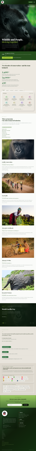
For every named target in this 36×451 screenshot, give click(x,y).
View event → (4, 316)
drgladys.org (3, 445)
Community (21, 90)
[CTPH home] (2, 2)
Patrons (11, 90)
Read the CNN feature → (17, 57)
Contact (3, 438)
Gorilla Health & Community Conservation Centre (8, 444)
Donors (16, 90)
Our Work (3, 433)
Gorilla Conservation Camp (5, 443)
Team (3, 90)
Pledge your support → (7, 57)
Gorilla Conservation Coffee (5, 442)
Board (7, 90)
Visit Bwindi (3, 434)
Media (3, 437)
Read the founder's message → (7, 341)
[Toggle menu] (34, 2)
